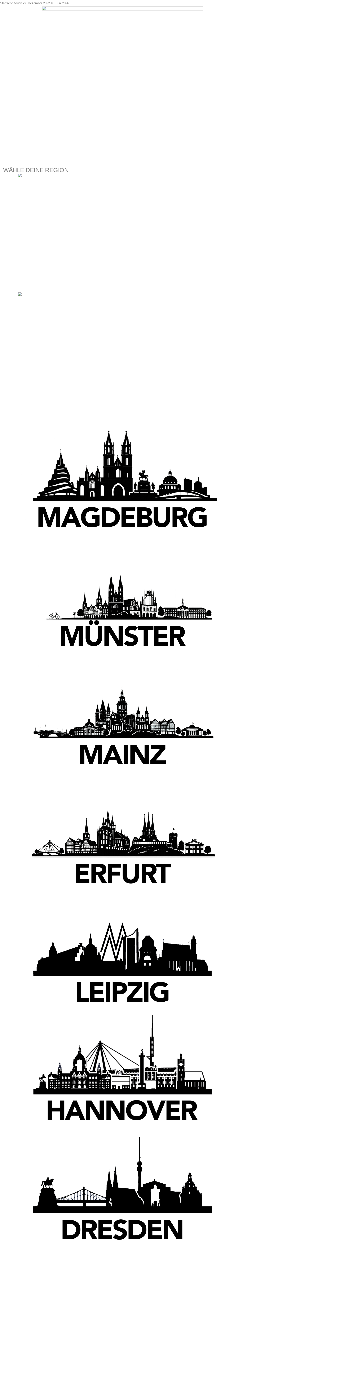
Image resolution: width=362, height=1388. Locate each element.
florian (18, 3)
